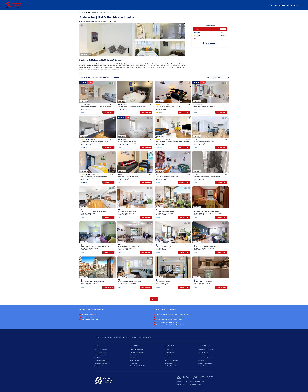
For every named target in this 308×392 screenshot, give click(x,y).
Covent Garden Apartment (136, 349)
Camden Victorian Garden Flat (137, 366)
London (108, 12)
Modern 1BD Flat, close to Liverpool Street (204, 106)
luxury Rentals (170, 345)
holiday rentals (135, 345)
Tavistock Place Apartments (137, 352)
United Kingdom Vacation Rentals (90, 319)
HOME (96, 337)
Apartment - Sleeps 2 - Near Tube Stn (203, 281)
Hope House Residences (136, 357)
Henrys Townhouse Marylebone (102, 355)
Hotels (96, 345)
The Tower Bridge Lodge (171, 366)
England (103, 12)
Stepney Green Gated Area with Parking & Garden (168, 106)
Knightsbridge (168, 357)
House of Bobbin (169, 355)
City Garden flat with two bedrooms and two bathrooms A (132, 106)
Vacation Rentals (204, 345)
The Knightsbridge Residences (206, 349)
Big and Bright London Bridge (205, 363)
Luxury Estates (292, 5)
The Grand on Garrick (203, 355)
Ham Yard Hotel (98, 357)
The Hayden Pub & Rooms (101, 360)
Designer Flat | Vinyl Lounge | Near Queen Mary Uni (206, 211)
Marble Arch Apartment (204, 366)
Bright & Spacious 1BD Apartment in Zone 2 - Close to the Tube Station (174, 314)
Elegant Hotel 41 (98, 366)
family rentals (131, 337)
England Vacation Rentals (88, 317)
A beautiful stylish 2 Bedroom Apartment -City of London (94, 141)
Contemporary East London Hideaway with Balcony (206, 246)
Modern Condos (280, 5)
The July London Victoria (100, 349)
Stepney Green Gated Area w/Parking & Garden (167, 176)
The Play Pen (133, 363)
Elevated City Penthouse (136, 355)
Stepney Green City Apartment (163, 246)
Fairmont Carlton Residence (171, 360)
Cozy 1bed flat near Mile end (163, 281)
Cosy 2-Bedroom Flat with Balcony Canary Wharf (92, 281)
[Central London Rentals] (13, 5)
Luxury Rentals (118, 337)
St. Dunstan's (115, 12)
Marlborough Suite (202, 360)
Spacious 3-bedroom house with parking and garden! (93, 211)
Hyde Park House (134, 360)
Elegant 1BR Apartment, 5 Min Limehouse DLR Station (94, 176)
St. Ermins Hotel (169, 349)
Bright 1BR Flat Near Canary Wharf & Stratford (129, 246)
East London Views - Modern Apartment (165, 211)
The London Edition (169, 352)
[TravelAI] (187, 377)
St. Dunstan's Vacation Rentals (89, 314)
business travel (106, 337)
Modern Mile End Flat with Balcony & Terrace (129, 211)
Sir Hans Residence (169, 363)
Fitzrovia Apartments (203, 352)
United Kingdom (96, 12)
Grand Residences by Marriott (102, 363)
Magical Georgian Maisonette (205, 357)
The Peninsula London (100, 352)
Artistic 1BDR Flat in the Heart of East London (129, 281)
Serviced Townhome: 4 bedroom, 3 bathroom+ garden (207, 176)
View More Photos (86, 54)
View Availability (108, 112)
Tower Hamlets (88, 109)
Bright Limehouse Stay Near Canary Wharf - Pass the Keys (95, 246)
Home (271, 5)
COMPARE (223, 28)
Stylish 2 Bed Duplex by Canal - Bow (127, 141)
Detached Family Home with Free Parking (204, 141)
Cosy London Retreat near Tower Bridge (128, 176)
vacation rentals (145, 337)
